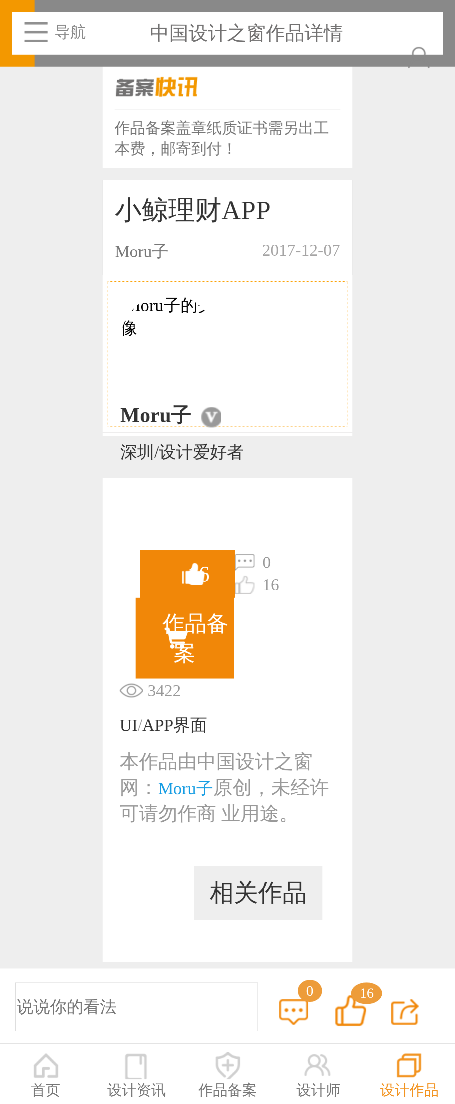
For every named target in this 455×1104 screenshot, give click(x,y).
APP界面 (174, 725)
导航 (70, 32)
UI (129, 725)
